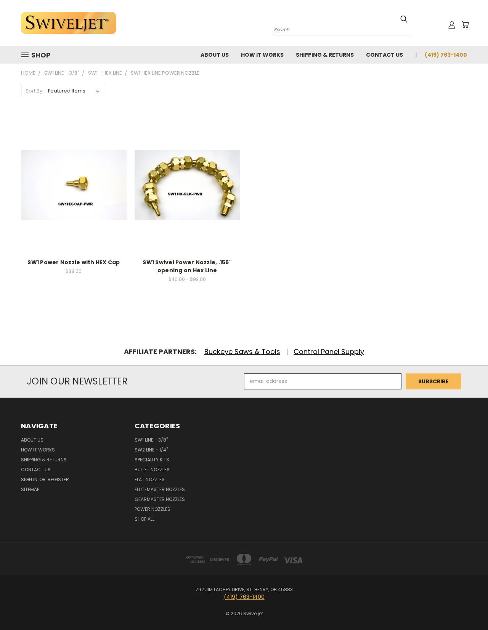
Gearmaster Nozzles (160, 499)
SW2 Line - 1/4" (151, 450)
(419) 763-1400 (446, 55)
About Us (215, 55)
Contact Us (384, 55)
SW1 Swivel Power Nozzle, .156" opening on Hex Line (187, 266)
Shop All (144, 519)
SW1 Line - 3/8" (151, 440)
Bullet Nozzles (152, 469)
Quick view (73, 169)
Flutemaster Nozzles (160, 489)
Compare (71, 184)
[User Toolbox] (452, 25)
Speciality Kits (152, 459)
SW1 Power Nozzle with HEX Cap (73, 262)
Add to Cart (74, 198)
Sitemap (30, 489)
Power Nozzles (152, 509)
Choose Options (187, 198)
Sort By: (34, 90)
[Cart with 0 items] (465, 25)
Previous (468, 606)
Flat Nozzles (150, 479)
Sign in (30, 479)
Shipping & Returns (325, 55)
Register (58, 479)
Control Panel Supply (329, 351)
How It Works (262, 55)
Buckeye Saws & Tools (242, 351)
